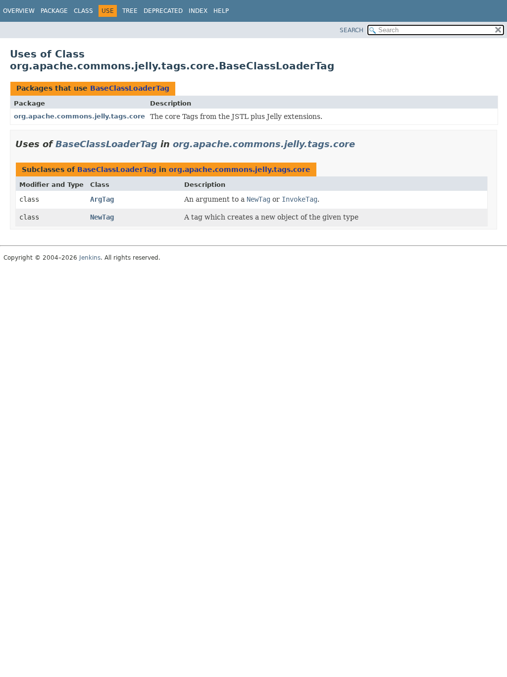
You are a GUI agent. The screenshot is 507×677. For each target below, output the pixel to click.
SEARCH (351, 30)
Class (83, 10)
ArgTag (102, 199)
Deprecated (163, 10)
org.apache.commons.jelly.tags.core (79, 116)
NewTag (102, 217)
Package (54, 10)
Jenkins (90, 257)
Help (221, 10)
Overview (19, 10)
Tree (130, 10)
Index (198, 10)
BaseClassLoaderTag (129, 88)
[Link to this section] (362, 144)
